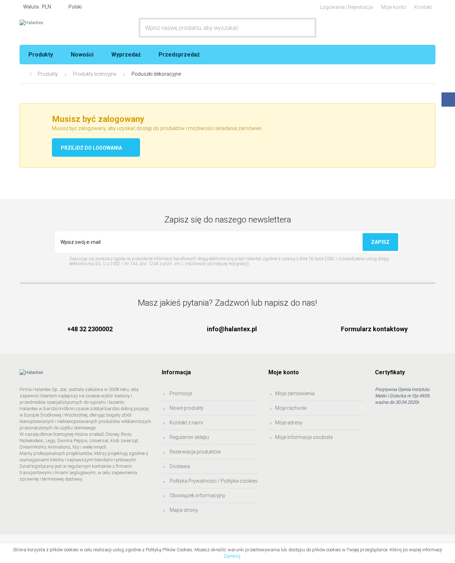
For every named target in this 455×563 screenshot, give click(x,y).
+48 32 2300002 (90, 329)
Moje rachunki (291, 408)
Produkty (40, 54)
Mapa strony (183, 510)
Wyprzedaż (126, 54)
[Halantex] (68, 23)
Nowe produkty (186, 408)
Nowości (82, 54)
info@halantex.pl (232, 329)
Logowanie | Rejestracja (346, 7)
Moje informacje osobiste (304, 437)
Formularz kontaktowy (374, 329)
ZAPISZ (380, 242)
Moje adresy (289, 422)
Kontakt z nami (185, 422)
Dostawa (179, 466)
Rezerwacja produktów (194, 452)
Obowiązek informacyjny (196, 495)
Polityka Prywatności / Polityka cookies (213, 481)
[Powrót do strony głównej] (23, 74)
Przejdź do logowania (91, 148)
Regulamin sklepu (188, 437)
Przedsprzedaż (179, 54)
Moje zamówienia (295, 393)
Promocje (180, 393)
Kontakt (423, 7)
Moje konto (393, 7)
